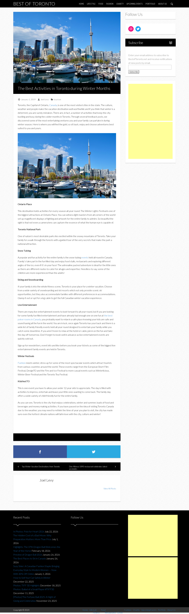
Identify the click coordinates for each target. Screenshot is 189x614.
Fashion (109, 3)
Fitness (96, 612)
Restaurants (110, 612)
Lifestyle (91, 3)
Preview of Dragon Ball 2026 (27, 554)
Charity (120, 3)
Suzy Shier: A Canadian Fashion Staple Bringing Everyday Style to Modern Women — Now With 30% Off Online (36, 570)
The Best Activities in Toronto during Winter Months (64, 88)
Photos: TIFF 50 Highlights (26, 585)
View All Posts (110, 488)
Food (100, 3)
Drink (120, 612)
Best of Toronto (34, 4)
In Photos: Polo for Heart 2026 (28, 531)
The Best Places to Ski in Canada (29, 558)
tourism (57, 99)
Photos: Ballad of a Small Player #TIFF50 (33, 589)
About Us (162, 3)
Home (81, 3)
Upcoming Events (135, 3)
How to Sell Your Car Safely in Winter (31, 577)
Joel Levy (45, 99)
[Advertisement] (150, 102)
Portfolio (150, 3)
